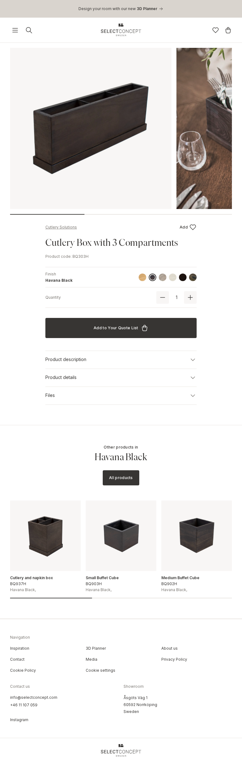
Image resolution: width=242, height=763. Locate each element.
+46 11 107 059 (23, 705)
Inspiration (19, 648)
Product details (61, 377)
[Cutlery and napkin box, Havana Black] (45, 535)
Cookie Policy (23, 670)
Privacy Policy (174, 659)
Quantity (53, 297)
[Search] (29, 30)
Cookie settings (100, 670)
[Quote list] (228, 30)
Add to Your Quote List (116, 327)
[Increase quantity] (190, 297)
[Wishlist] (215, 30)
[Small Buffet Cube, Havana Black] (121, 535)
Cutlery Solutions (61, 227)
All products (121, 477)
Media (91, 659)
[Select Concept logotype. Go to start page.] (121, 30)
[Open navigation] (15, 30)
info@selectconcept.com (33, 697)
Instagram (19, 719)
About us (169, 648)
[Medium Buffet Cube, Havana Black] (196, 535)
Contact (17, 659)
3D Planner (96, 648)
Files (50, 395)
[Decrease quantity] (162, 297)
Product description (65, 359)
